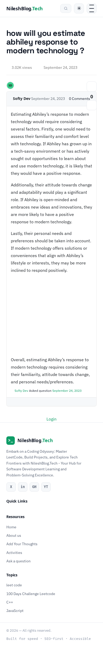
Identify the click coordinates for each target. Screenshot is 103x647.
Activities (14, 552)
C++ (9, 602)
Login (51, 419)
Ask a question (18, 561)
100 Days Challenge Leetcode (30, 593)
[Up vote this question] (92, 86)
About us (13, 535)
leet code (14, 585)
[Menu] (92, 8)
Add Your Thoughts (22, 544)
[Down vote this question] (92, 105)
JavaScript (15, 611)
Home (11, 527)
